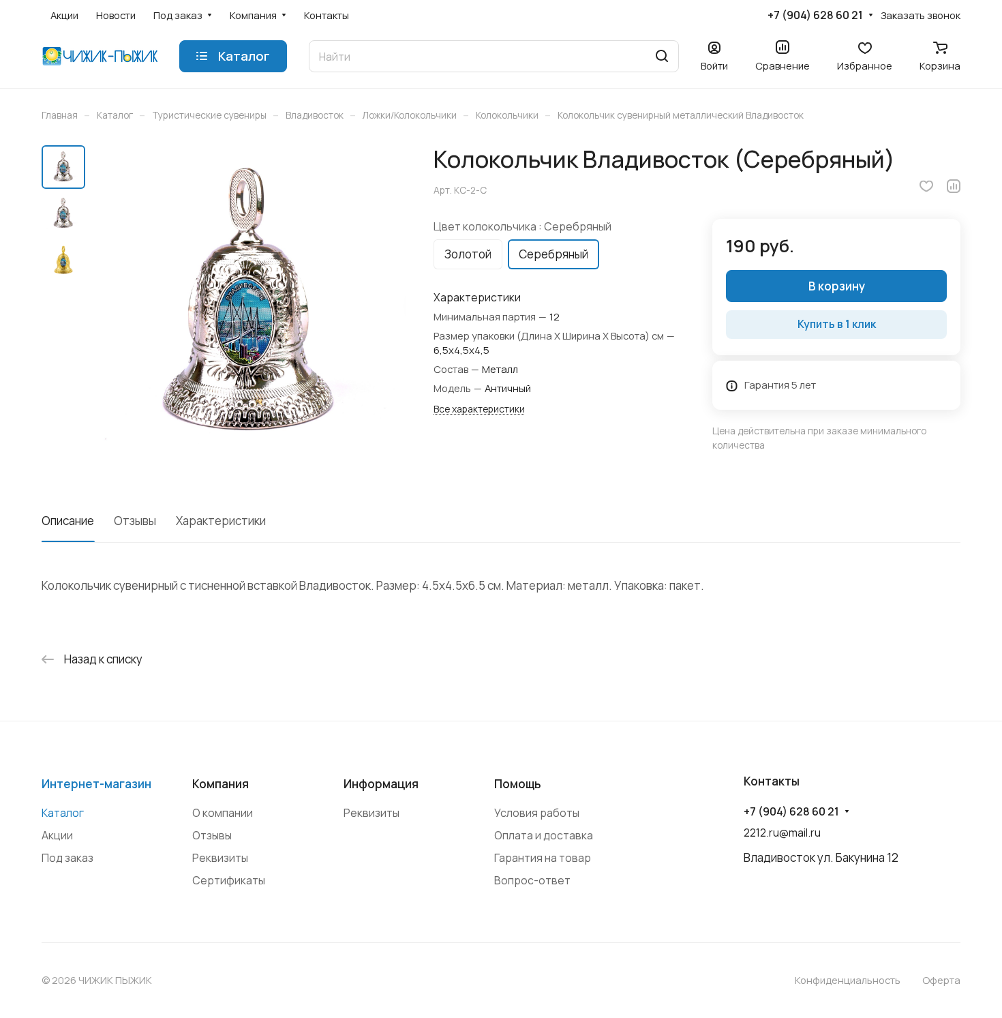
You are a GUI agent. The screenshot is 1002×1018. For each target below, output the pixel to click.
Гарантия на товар (542, 857)
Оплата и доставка (543, 835)
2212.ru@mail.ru (782, 832)
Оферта (941, 980)
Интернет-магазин (96, 784)
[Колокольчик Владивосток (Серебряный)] (249, 304)
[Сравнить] (953, 186)
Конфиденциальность (847, 980)
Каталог (63, 812)
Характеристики (221, 520)
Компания (220, 784)
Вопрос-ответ (532, 880)
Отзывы (135, 520)
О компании (222, 812)
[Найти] (662, 56)
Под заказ (67, 857)
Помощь (517, 784)
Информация (381, 784)
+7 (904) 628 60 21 (815, 15)
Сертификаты (228, 880)
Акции (57, 835)
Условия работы (536, 812)
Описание (68, 520)
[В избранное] (926, 186)
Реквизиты (220, 857)
